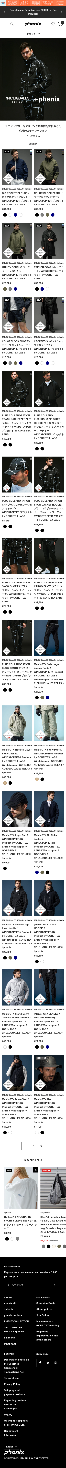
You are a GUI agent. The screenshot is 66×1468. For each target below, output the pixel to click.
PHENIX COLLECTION (16, 1321)
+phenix (7, 1213)
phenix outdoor (13, 1315)
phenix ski (10, 1303)
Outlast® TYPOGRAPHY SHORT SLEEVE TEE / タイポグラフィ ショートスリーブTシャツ (20, 1223)
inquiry (8, 1414)
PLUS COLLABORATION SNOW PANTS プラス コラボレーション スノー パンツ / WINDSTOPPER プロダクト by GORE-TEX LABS (17, 672)
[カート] (60, 24)
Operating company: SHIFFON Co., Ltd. (16, 1422)
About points (44, 1309)
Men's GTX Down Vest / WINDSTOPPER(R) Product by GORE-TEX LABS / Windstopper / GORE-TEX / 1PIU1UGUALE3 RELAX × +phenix (16, 1110)
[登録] (54, 1285)
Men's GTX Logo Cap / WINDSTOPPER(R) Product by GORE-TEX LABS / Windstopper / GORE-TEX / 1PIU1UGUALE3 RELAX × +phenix (16, 846)
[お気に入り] (53, 24)
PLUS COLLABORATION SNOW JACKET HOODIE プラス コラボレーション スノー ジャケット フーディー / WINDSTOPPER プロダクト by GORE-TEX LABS (49, 510)
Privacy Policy (12, 1384)
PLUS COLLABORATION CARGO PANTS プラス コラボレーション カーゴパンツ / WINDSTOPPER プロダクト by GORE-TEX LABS (49, 590)
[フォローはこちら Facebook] (40, 1363)
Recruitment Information (11, 1433)
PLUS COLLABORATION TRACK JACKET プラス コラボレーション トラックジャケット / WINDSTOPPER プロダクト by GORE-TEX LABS (16, 425)
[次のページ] (41, 1146)
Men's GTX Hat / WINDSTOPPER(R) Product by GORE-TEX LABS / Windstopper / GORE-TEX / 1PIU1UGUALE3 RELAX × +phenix (48, 1110)
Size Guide (42, 1315)
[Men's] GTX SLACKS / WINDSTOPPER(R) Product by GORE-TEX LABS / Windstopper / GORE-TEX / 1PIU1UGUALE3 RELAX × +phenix (48, 1025)
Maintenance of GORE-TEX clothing (47, 1323)
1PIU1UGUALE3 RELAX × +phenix (17, 189)
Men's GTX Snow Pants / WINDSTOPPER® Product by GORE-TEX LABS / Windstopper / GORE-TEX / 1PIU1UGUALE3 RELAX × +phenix (49, 759)
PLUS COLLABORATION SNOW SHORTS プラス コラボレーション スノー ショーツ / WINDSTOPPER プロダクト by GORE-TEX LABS (17, 592)
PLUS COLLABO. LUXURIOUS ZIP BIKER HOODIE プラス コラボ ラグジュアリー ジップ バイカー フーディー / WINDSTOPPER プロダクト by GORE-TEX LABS (49, 426)
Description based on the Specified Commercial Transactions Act (16, 1365)
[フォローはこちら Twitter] (48, 1363)
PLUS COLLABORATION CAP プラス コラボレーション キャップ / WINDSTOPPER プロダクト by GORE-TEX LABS (17, 508)
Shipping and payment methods (14, 1392)
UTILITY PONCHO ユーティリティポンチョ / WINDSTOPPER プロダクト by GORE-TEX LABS (17, 273)
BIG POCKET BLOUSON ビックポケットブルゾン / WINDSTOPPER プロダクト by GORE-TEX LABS (17, 199)
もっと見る (31, 136)
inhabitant (10, 1343)
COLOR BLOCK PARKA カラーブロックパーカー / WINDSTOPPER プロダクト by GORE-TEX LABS (49, 199)
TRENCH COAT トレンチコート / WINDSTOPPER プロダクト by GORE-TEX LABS (49, 273)
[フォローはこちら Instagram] (55, 1363)
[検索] (12, 24)
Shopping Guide (45, 1303)
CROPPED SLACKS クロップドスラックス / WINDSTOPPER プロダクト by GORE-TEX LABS (49, 347)
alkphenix (9, 1337)
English (9, 1447)
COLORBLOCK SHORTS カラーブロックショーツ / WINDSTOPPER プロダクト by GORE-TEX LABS (17, 347)
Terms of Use (11, 1378)
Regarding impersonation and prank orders (47, 1335)
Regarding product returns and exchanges (15, 1404)
